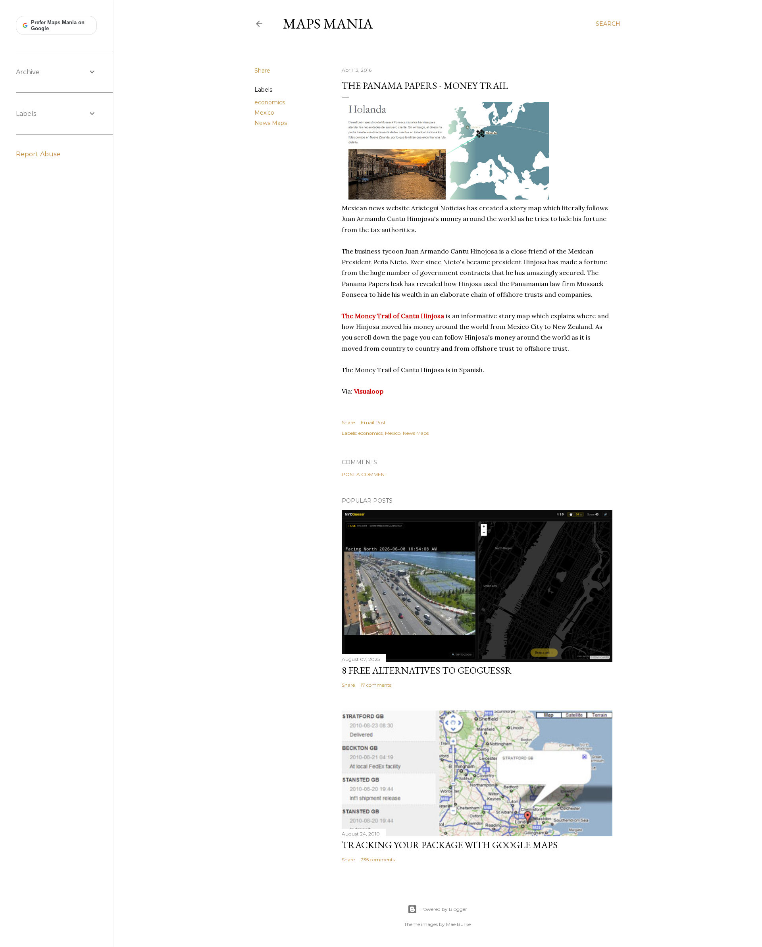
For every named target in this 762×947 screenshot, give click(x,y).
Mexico (264, 112)
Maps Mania (328, 23)
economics (269, 102)
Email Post (373, 422)
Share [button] (262, 70)
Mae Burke (458, 924)
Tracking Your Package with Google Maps (450, 845)
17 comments (376, 685)
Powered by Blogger (443, 909)
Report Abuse (38, 154)
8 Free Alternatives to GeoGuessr (427, 670)
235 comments (378, 859)
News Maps (270, 123)
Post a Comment (364, 474)
